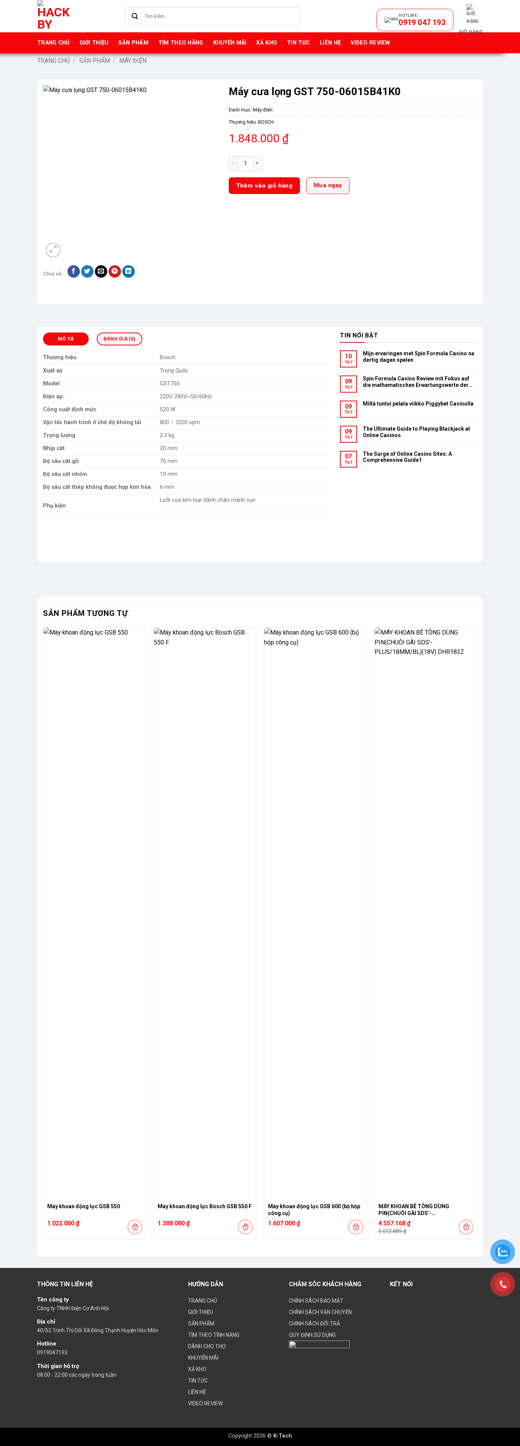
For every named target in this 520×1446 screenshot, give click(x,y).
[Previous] (43, 936)
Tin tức (298, 43)
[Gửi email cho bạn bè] (101, 271)
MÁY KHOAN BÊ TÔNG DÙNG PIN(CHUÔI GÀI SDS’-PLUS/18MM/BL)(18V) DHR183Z (418, 1210)
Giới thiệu (94, 43)
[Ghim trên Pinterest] (114, 271)
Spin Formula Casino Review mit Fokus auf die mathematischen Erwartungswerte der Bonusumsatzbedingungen (416, 382)
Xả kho (266, 43)
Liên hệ (330, 43)
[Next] (476, 936)
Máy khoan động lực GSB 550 (83, 1206)
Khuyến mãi (230, 43)
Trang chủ (53, 43)
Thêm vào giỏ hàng (264, 185)
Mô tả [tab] (66, 339)
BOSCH (266, 122)
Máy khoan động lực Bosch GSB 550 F (205, 1206)
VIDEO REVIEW (370, 43)
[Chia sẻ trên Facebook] (73, 271)
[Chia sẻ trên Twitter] (87, 271)
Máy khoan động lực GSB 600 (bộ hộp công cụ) (314, 1209)
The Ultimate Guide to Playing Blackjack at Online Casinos (416, 432)
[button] (471, 20)
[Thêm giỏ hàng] (135, 1227)
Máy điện (133, 60)
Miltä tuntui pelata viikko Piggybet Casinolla (418, 404)
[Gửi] (135, 16)
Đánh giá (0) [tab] (120, 339)
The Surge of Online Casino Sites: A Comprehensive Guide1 (407, 457)
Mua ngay (328, 185)
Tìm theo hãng (180, 43)
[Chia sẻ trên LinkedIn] (128, 271)
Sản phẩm (133, 43)
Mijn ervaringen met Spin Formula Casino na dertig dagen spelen (418, 356)
